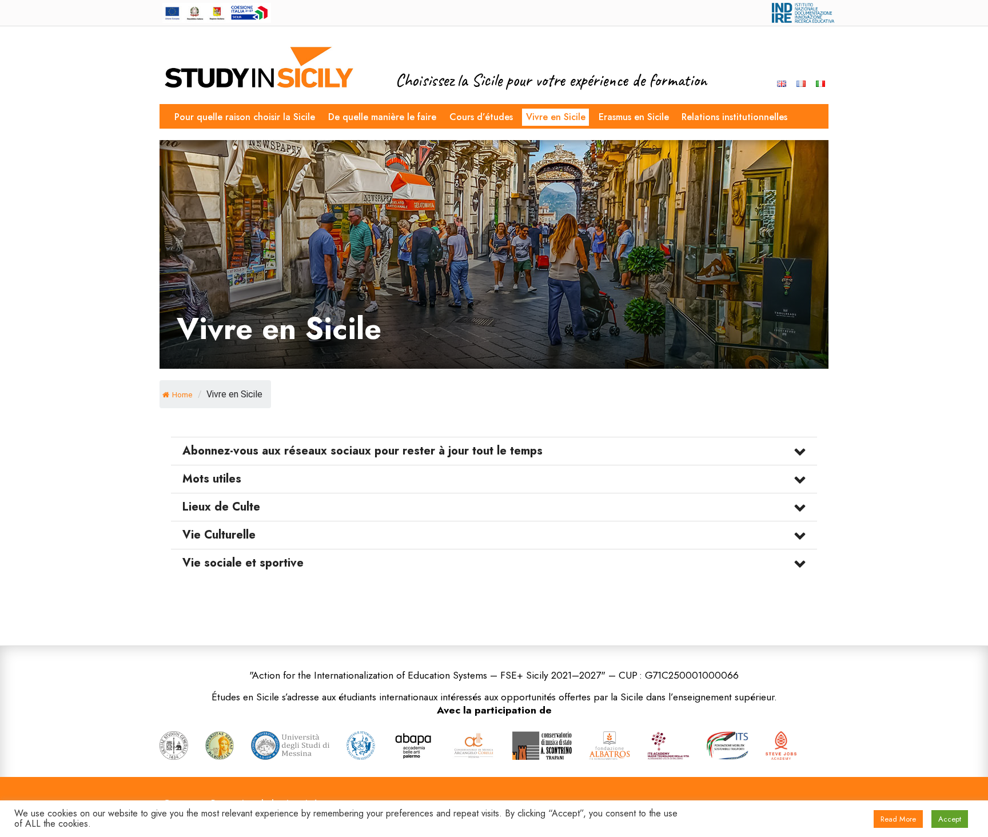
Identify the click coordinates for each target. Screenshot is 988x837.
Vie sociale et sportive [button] (243, 563)
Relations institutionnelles (734, 116)
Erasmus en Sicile (634, 116)
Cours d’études (481, 116)
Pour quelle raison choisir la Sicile (244, 116)
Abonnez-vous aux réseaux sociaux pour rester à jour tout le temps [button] (362, 451)
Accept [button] (949, 819)
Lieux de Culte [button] (221, 507)
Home (182, 394)
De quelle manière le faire (382, 116)
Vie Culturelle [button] (219, 535)
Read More (898, 819)
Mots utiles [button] (211, 479)
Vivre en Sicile (555, 116)
